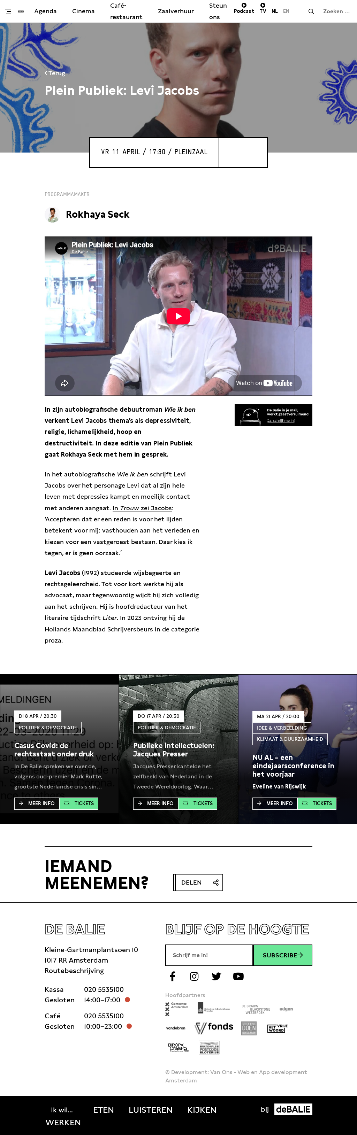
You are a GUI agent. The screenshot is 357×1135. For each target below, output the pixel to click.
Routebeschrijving (74, 970)
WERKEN (63, 1122)
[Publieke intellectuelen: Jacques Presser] (178, 749)
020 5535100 (104, 989)
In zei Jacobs (142, 508)
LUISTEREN (151, 1110)
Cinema (83, 11)
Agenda (45, 11)
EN (286, 11)
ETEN (103, 1110)
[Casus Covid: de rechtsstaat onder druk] (59, 749)
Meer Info (41, 803)
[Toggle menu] (10, 11)
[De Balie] (21, 11)
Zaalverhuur (176, 11)
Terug (56, 73)
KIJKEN (202, 1110)
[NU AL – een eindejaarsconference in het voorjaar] (297, 765)
